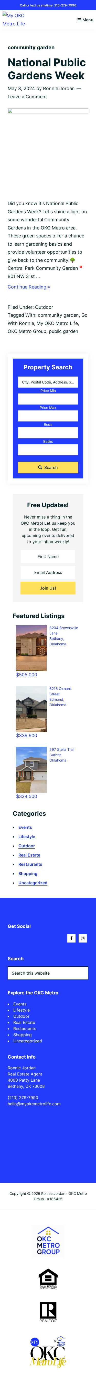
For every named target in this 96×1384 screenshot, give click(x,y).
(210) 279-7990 (23, 1097)
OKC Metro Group (27, 331)
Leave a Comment (27, 96)
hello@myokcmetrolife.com (34, 1103)
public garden (63, 331)
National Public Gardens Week (47, 69)
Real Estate (29, 855)
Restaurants (30, 864)
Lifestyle (26, 836)
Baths (48, 441)
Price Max (48, 407)
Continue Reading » (29, 287)
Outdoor (44, 307)
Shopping (27, 873)
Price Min (48, 390)
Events (25, 827)
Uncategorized (32, 882)
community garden (58, 315)
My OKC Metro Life (57, 323)
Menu (87, 19)
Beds (48, 424)
